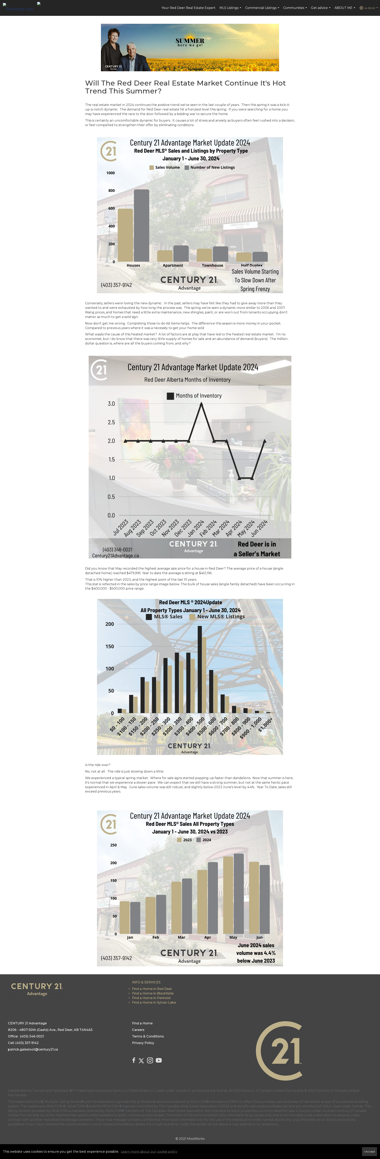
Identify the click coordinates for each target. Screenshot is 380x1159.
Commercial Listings (262, 10)
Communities (295, 10)
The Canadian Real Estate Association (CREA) (194, 1106)
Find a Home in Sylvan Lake (154, 1002)
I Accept (369, 1151)
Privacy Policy (143, 1043)
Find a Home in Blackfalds (153, 993)
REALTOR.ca (61, 1111)
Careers (138, 1030)
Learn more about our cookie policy (149, 1151)
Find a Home (142, 1023)
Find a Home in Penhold (151, 998)
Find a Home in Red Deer (152, 989)
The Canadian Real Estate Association (174, 1111)
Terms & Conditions (148, 1036)
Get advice (321, 10)
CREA (234, 1102)
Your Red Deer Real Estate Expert (189, 8)
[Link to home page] (20, 8)
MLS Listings (230, 10)
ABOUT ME (345, 10)
